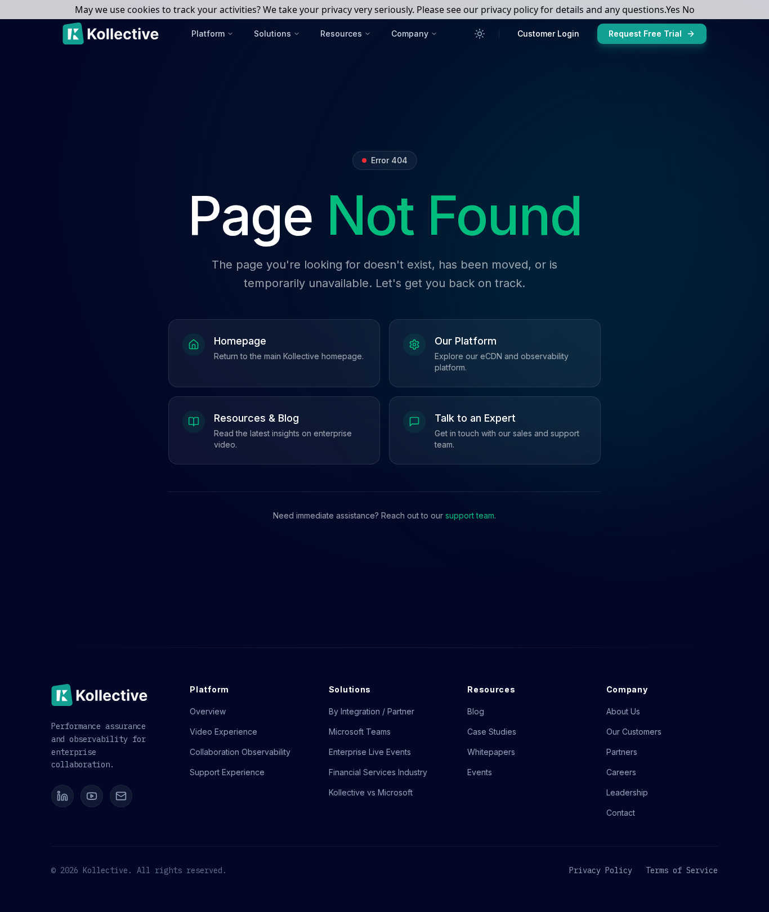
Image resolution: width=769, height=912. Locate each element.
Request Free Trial (645, 33)
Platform (208, 33)
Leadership (627, 792)
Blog (475, 711)
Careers (621, 772)
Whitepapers (491, 752)
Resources (341, 33)
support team (469, 515)
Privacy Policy (600, 870)
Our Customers (633, 731)
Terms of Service (682, 870)
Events (479, 772)
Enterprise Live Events (370, 752)
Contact (620, 812)
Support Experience (227, 772)
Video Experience (223, 731)
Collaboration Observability (240, 752)
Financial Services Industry (378, 772)
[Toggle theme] (480, 34)
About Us (623, 711)
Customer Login (548, 33)
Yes (673, 9)
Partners (621, 752)
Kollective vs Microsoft (371, 792)
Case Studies (491, 731)
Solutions (272, 33)
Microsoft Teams (360, 731)
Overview (208, 711)
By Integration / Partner (371, 711)
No (688, 9)
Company (409, 33)
